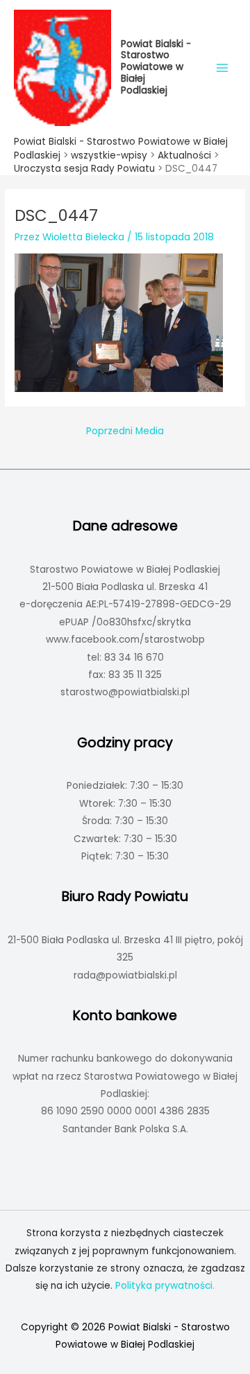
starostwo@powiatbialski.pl (125, 692)
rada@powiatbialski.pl (125, 975)
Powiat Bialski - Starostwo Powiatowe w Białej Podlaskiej (156, 67)
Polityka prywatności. (165, 1285)
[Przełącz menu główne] (222, 67)
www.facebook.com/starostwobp (125, 639)
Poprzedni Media (125, 431)
